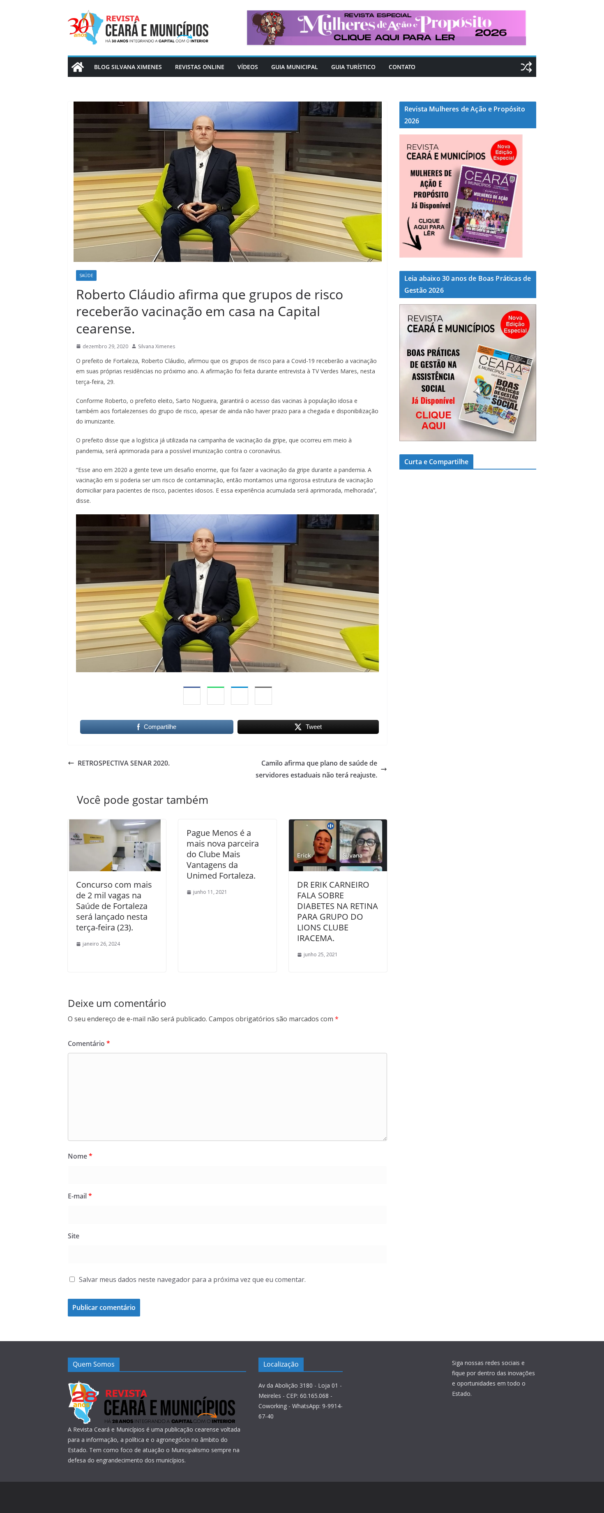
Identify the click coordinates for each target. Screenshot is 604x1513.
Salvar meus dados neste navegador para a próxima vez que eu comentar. (192, 1279)
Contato (402, 67)
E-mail (80, 1196)
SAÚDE (86, 275)
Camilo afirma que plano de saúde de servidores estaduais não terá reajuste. (316, 769)
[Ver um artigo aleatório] (526, 67)
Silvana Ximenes (156, 346)
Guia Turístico (353, 67)
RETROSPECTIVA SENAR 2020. (124, 763)
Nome (80, 1156)
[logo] (151, 1385)
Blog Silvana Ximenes (128, 67)
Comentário (89, 1043)
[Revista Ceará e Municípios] (78, 67)
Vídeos (247, 67)
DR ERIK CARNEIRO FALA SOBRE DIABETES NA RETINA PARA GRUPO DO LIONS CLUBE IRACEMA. (337, 911)
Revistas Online (199, 67)
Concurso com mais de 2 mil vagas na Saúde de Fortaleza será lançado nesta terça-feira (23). (114, 906)
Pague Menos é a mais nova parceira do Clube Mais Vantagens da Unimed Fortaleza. (223, 854)
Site (73, 1235)
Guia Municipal (294, 67)
